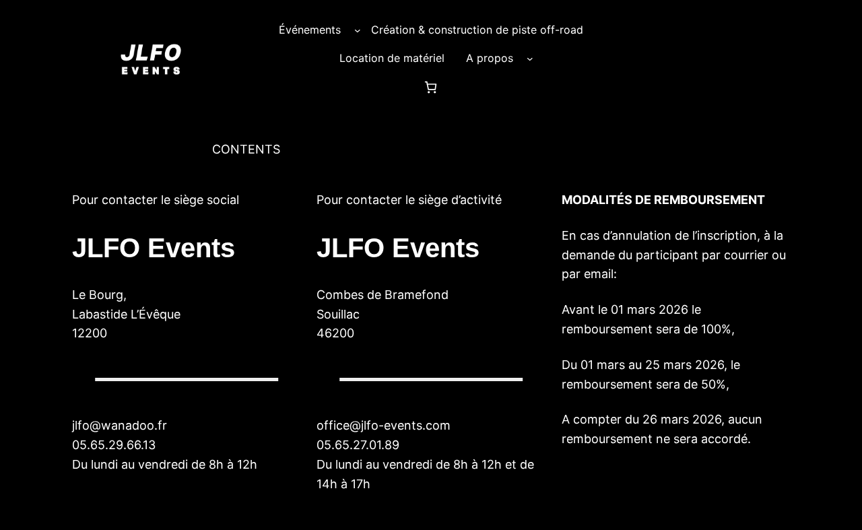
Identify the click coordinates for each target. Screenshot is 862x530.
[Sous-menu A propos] (530, 58)
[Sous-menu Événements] (357, 30)
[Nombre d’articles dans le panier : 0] (431, 87)
